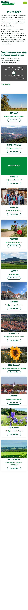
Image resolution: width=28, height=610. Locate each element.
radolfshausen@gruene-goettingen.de (14, 368)
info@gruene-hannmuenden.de (14, 337)
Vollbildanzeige (6, 84)
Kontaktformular (14, 274)
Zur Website (14, 120)
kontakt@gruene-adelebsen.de (14, 116)
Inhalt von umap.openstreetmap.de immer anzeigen (14, 76)
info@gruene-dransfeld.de (14, 210)
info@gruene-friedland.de (14, 242)
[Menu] (25, 2)
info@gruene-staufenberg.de (14, 431)
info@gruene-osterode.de (14, 148)
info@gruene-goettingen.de (14, 305)
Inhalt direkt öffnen (21, 78)
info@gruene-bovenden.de (14, 180)
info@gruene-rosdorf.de (14, 399)
